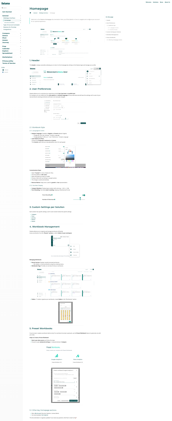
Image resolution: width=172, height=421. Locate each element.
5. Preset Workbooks (110, 37)
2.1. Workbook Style (111, 25)
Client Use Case (155, 7)
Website (6, 70)
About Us (167, 2)
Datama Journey (151, 11)
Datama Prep (150, 13)
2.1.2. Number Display (112, 29)
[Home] (30, 12)
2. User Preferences (110, 23)
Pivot (33, 216)
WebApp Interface (43, 13)
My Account (38, 413)
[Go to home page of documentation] (11, 3)
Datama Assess (151, 7)
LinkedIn (6, 72)
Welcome (148, 2)
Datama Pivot (150, 9)
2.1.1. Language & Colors (113, 27)
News (161, 2)
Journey (34, 218)
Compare (34, 214)
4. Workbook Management (112, 34)
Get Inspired (45, 415)
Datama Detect (150, 5)
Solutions (155, 2)
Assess (33, 221)
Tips (153, 5)
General (35, 13)
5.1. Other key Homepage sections (114, 40)
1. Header (108, 20)
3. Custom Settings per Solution (113, 32)
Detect (33, 219)
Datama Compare (151, 3)
